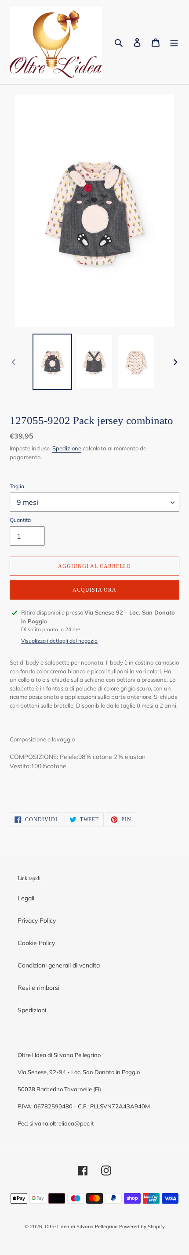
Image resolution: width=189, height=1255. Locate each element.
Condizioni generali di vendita (59, 965)
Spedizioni (32, 1010)
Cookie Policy (36, 943)
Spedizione (66, 448)
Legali (26, 898)
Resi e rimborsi (38, 988)
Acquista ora (95, 590)
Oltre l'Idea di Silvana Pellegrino (81, 1226)
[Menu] (174, 42)
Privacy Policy (37, 920)
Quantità (20, 520)
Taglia (17, 486)
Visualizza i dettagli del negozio (59, 640)
